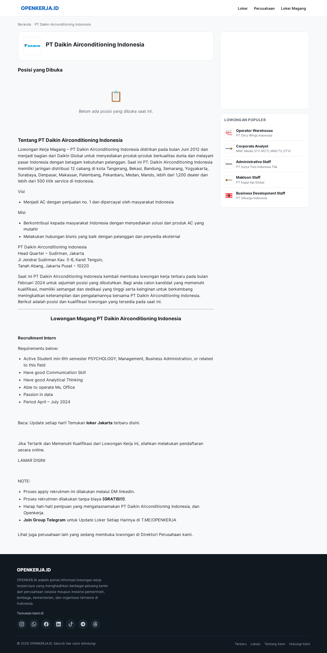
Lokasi (255, 644)
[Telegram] (83, 624)
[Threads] (95, 624)
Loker (243, 8)
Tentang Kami (274, 644)
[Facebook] (46, 624)
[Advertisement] (264, 70)
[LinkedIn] (58, 624)
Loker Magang (293, 8)
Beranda (24, 24)
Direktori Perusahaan (161, 534)
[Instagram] (22, 624)
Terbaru (241, 644)
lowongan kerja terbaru (162, 276)
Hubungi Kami (299, 644)
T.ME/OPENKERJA (158, 519)
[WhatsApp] (34, 624)
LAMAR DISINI (31, 460)
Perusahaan (264, 8)
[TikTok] (71, 624)
